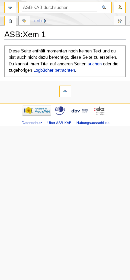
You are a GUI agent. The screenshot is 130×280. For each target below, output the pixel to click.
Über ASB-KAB (59, 123)
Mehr (38, 21)
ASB (10, 21)
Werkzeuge (119, 21)
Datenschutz (32, 123)
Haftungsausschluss (93, 123)
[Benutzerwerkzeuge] (120, 7)
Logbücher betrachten (54, 70)
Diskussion (24, 21)
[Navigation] (10, 7)
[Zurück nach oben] (65, 91)
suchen (95, 64)
